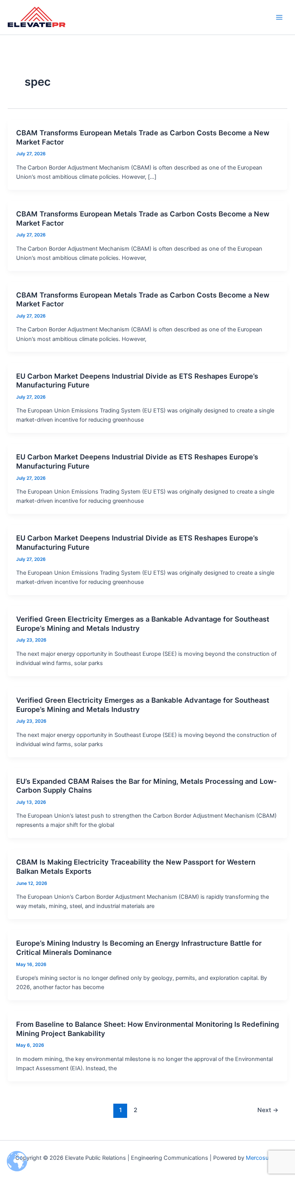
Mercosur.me (263, 1157)
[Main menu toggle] (279, 17)
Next (267, 1110)
